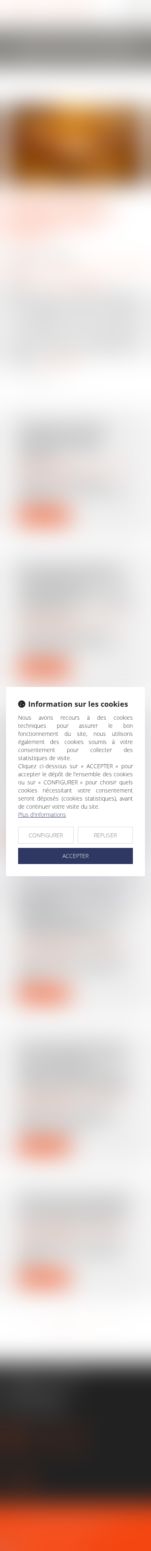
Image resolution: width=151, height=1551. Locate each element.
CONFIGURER (46, 835)
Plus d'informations (42, 814)
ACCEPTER (75, 856)
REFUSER (105, 835)
